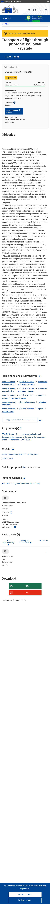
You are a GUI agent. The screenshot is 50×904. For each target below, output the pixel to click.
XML (27, 586)
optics (40, 409)
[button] (34, 10)
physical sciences (26, 382)
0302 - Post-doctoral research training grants (20, 454)
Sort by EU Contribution (24, 542)
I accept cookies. (25, 894)
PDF (27, 593)
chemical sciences (27, 402)
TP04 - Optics (7, 458)
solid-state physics (26, 391)
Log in (29, 10)
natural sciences (8, 382)
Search (40, 10)
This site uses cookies (13, 886)
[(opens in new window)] (10, 9)
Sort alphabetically (8, 542)
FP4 (6, 24)
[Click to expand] (45, 552)
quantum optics (19, 398)
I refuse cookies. (25, 900)
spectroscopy (8, 412)
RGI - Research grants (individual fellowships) (21, 483)
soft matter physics (26, 384)
